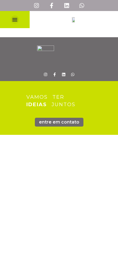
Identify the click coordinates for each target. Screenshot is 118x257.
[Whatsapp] (81, 5)
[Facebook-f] (51, 5)
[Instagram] (36, 5)
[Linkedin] (66, 5)
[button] (15, 19)
